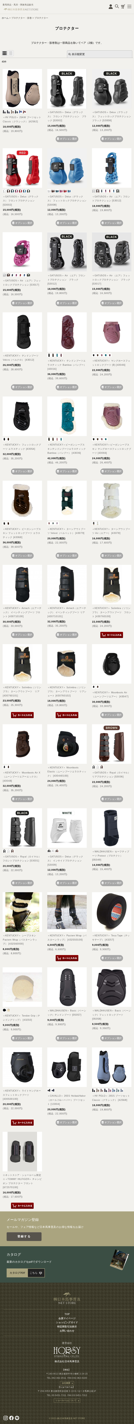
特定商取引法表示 (67, 1326)
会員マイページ (67, 1318)
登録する (24, 1236)
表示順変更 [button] (78, 54)
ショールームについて (66, 1400)
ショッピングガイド (67, 1322)
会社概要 (66, 1383)
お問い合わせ (67, 1330)
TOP (67, 1314)
